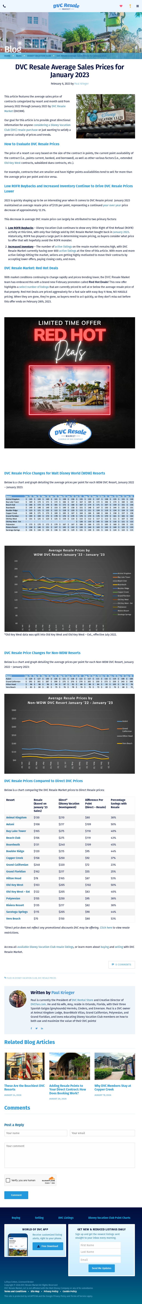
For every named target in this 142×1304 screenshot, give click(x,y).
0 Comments (123, 964)
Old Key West (12, 163)
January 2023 (121, 232)
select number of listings (34, 286)
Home (7, 56)
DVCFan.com (38, 1004)
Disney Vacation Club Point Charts (109, 1217)
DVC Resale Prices (47, 978)
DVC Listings (66, 1217)
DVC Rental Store (82, 1000)
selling (119, 947)
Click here (106, 927)
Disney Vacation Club (39, 56)
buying (105, 947)
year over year (112, 205)
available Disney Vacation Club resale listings (45, 947)
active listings (63, 246)
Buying (16, 1217)
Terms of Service (79, 1296)
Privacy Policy (59, 1296)
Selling (39, 1217)
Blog (18, 56)
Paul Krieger (81, 83)
